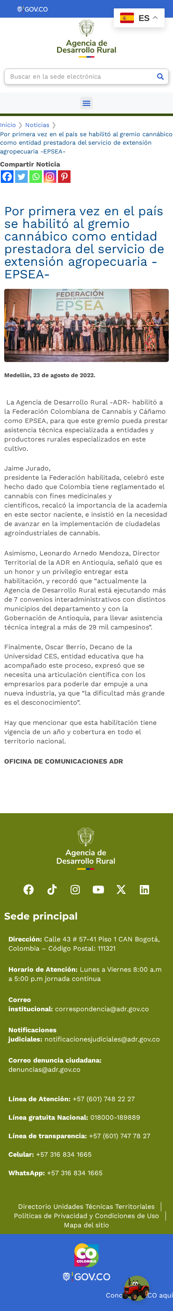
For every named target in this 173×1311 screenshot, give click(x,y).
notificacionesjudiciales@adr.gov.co (102, 1039)
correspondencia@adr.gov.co (102, 1009)
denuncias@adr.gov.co (44, 1069)
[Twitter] (21, 176)
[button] (86, 103)
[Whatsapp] (35, 176)
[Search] (160, 76)
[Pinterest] (64, 176)
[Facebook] (7, 176)
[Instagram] (50, 176)
